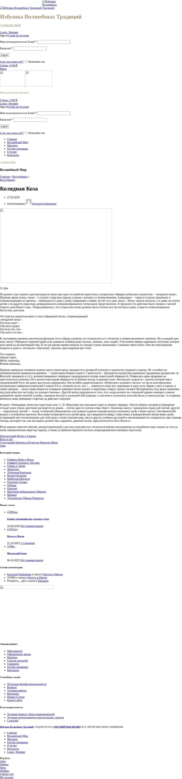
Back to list (6, 439)
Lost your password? (11, 61)
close (3, 445)
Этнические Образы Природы (25, 498)
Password (6, 48)
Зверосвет (13, 469)
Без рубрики (19, 176)
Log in (4, 55)
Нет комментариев (32, 526)
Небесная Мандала (18, 478)
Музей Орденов (16, 475)
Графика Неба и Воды (20, 459)
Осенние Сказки (17, 482)
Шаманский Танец (17, 553)
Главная (5, 176)
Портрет (12, 488)
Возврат (12, 687)
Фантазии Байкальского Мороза (26, 491)
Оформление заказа (19, 654)
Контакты (13, 670)
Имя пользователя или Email (18, 41)
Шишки (12, 494)
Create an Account (18, 35)
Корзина (12, 657)
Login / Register (16, 752)
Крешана (43, 580)
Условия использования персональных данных (35, 717)
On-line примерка (17, 667)
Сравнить (13, 663)
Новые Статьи (16, 696)
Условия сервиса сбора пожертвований (31, 714)
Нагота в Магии (15, 536)
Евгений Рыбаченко (19, 574)
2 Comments (28, 543)
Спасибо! (12, 720)
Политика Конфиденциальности (27, 684)
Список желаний (17, 660)
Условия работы (16, 690)
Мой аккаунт (15, 650)
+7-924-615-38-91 (10, 25)
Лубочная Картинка (19, 472)
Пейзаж (11, 485)
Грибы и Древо (16, 466)
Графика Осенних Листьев (23, 462)
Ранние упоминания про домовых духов (28, 519)
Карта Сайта (14, 700)
